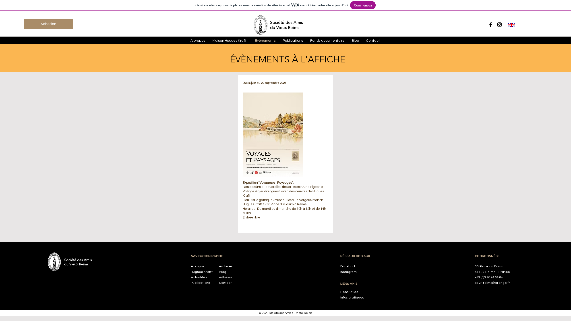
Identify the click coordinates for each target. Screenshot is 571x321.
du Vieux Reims (284, 27)
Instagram (348, 272)
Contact (225, 282)
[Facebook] (491, 25)
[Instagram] (500, 25)
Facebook (348, 266)
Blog (222, 272)
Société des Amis (286, 22)
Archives (226, 266)
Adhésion (226, 277)
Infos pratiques (352, 297)
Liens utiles (349, 292)
